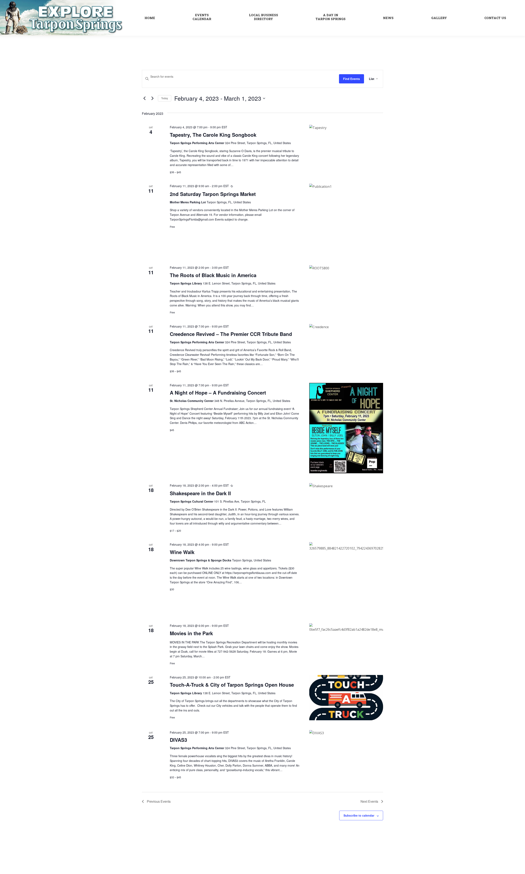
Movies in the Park (191, 633)
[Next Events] (152, 98)
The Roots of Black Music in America (213, 275)
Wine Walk (182, 552)
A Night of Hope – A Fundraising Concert (218, 392)
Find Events (351, 79)
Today (164, 98)
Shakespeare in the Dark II (200, 493)
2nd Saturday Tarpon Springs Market (213, 193)
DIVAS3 (178, 739)
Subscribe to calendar (359, 815)
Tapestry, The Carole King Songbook (213, 134)
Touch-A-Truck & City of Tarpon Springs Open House (232, 684)
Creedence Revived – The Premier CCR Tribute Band (231, 333)
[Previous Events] (144, 98)
